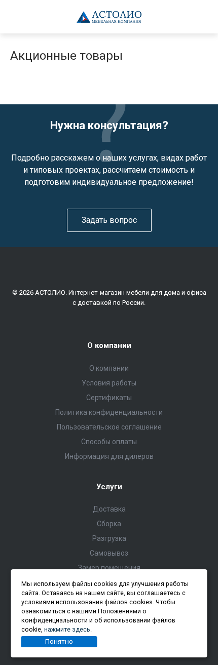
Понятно (59, 641)
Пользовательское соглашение (109, 427)
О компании (109, 345)
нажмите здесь (67, 629)
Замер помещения (109, 568)
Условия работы (109, 383)
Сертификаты (109, 398)
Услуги (109, 486)
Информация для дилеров (109, 456)
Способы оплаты (109, 442)
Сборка (109, 524)
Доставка (109, 509)
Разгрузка (109, 538)
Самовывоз (109, 553)
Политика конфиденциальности (109, 412)
